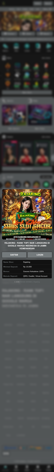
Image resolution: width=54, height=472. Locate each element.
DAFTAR (14, 254)
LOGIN (40, 254)
